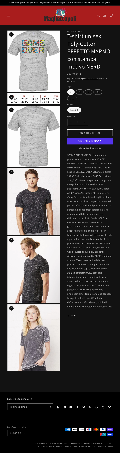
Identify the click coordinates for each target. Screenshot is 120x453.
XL (98, 92)
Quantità (71, 116)
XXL (72, 98)
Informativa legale (105, 446)
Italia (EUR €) (15, 433)
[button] (9, 15)
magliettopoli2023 (46, 443)
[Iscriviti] (50, 406)
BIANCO (74, 110)
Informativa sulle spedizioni (85, 446)
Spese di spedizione (89, 78)
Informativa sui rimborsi (80, 443)
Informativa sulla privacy (103, 443)
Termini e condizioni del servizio (49, 446)
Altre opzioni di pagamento (90, 148)
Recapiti (68, 446)
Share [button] (73, 315)
